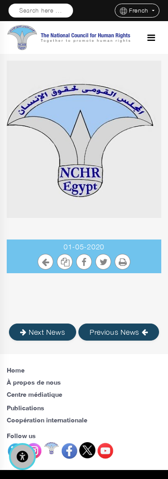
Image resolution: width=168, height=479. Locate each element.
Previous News (116, 332)
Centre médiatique (34, 394)
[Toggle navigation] (151, 37)
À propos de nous (34, 382)
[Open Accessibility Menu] (22, 456)
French (140, 10)
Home (16, 370)
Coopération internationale (47, 420)
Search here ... (40, 10)
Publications (25, 408)
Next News (45, 332)
